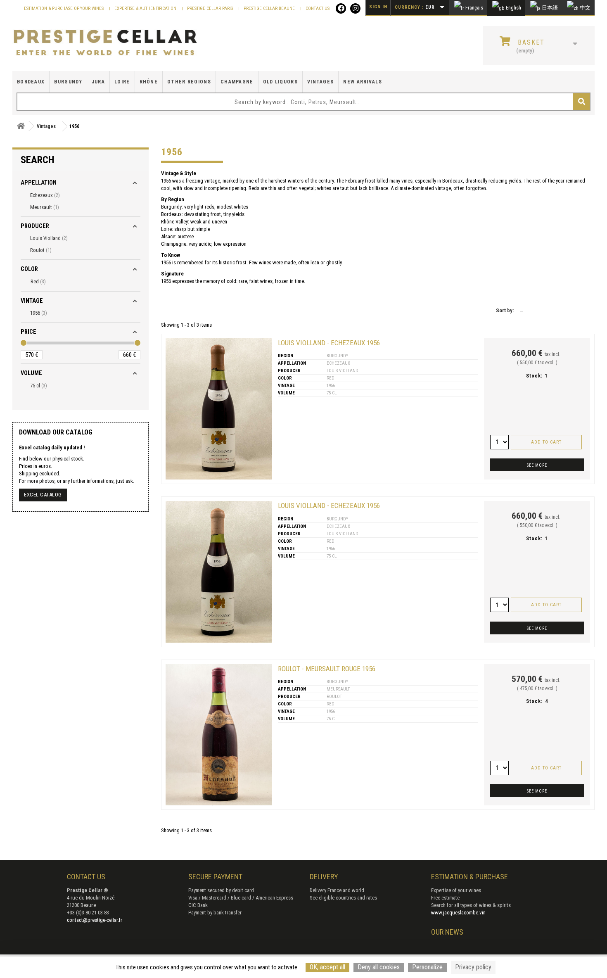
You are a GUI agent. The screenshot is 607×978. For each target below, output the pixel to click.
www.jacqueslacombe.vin (458, 912)
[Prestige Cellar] (105, 43)
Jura (98, 82)
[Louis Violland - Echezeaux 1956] (219, 409)
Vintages (320, 82)
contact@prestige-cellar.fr (94, 920)
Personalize (427, 967)
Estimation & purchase (469, 876)
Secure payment (215, 876)
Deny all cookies (379, 967)
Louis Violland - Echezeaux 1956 (329, 343)
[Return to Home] (20, 126)
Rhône (149, 82)
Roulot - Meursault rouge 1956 (326, 669)
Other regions (189, 82)
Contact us (318, 8)
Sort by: (505, 310)
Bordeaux (31, 82)
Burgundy (68, 82)
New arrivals (362, 82)
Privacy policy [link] (473, 967)
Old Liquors (280, 82)
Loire (122, 82)
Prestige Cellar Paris (210, 8)
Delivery (324, 876)
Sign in (378, 6)
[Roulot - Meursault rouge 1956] (219, 734)
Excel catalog (43, 494)
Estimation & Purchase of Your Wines (64, 8)
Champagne (237, 82)
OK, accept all (327, 967)
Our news (447, 932)
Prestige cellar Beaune (270, 8)
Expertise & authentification (146, 8)
